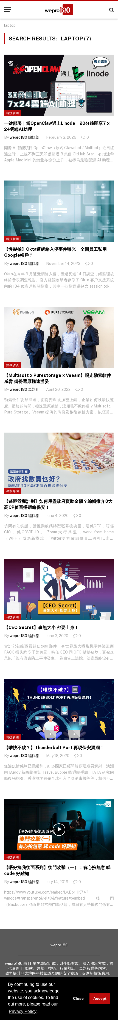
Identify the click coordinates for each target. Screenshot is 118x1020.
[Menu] (7, 10)
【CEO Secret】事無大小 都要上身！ (41, 627)
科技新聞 (12, 113)
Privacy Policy (22, 1011)
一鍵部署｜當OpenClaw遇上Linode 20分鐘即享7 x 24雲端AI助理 (56, 126)
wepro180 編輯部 (25, 137)
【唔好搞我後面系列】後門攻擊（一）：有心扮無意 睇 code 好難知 (57, 870)
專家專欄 (12, 491)
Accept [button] (99, 998)
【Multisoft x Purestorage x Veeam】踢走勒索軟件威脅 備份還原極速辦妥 (57, 378)
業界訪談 (12, 365)
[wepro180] (59, 10)
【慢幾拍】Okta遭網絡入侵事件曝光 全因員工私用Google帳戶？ (55, 252)
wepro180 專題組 (25, 389)
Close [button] (78, 998)
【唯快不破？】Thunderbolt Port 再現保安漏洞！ (54, 747)
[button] (40, 1012)
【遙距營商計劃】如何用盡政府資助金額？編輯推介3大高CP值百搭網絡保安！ (58, 504)
